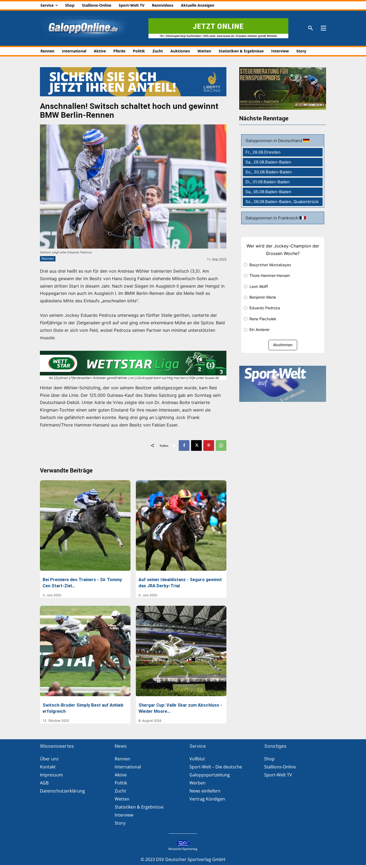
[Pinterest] (208, 445)
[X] (196, 445)
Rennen (48, 258)
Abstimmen (283, 344)
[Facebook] (184, 445)
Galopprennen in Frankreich (272, 217)
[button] (310, 28)
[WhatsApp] (221, 445)
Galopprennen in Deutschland (274, 140)
